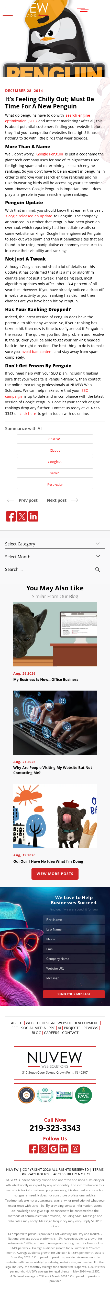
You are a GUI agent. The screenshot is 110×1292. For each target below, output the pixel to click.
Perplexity (55, 484)
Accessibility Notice (72, 1174)
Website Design (40, 1023)
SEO (15, 1028)
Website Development (78, 1023)
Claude (55, 450)
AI (59, 1028)
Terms (98, 1169)
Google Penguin (49, 154)
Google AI (55, 461)
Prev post (28, 500)
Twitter (43, 1149)
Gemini (55, 473)
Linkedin (64, 1149)
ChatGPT (55, 439)
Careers (51, 1033)
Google (53, 1149)
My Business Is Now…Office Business (45, 679)
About (17, 1023)
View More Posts (55, 873)
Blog (36, 1033)
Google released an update (29, 215)
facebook (11, 516)
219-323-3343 (55, 1128)
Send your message (74, 994)
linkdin (33, 516)
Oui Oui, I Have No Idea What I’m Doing (48, 861)
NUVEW (12, 1169)
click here (28, 413)
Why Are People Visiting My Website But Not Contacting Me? (52, 770)
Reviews (90, 1028)
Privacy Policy (35, 1174)
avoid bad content (37, 351)
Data (98, 1252)
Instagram (75, 1149)
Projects (72, 1028)
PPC (52, 1028)
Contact (70, 1033)
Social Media (33, 1028)
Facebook (33, 1149)
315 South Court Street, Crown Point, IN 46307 (55, 1072)
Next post (57, 500)
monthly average (41, 1267)
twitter (22, 516)
